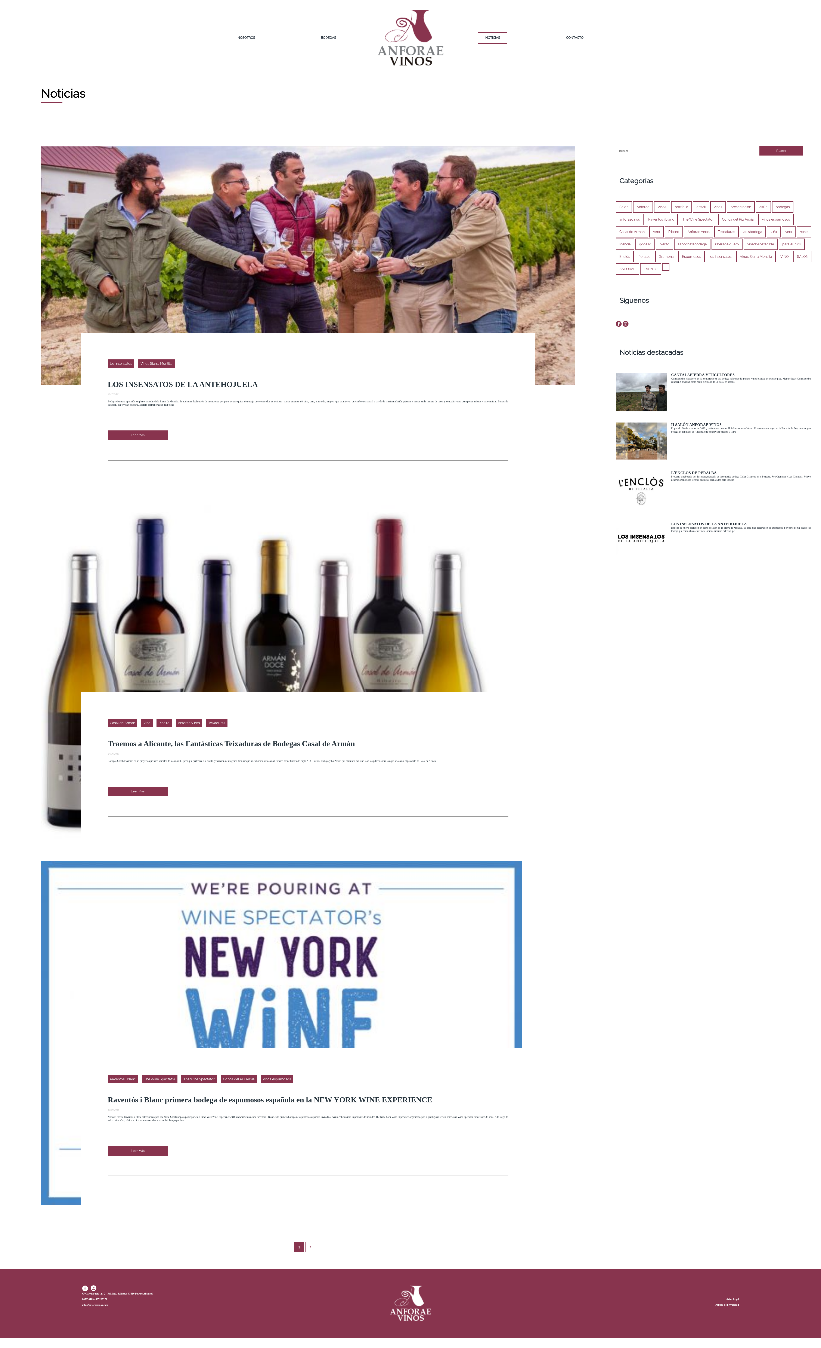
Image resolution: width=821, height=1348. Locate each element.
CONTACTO (574, 38)
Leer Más (138, 435)
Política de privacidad (727, 1304)
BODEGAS (328, 38)
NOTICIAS (492, 38)
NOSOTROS (246, 38)
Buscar (781, 151)
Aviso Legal (732, 1299)
